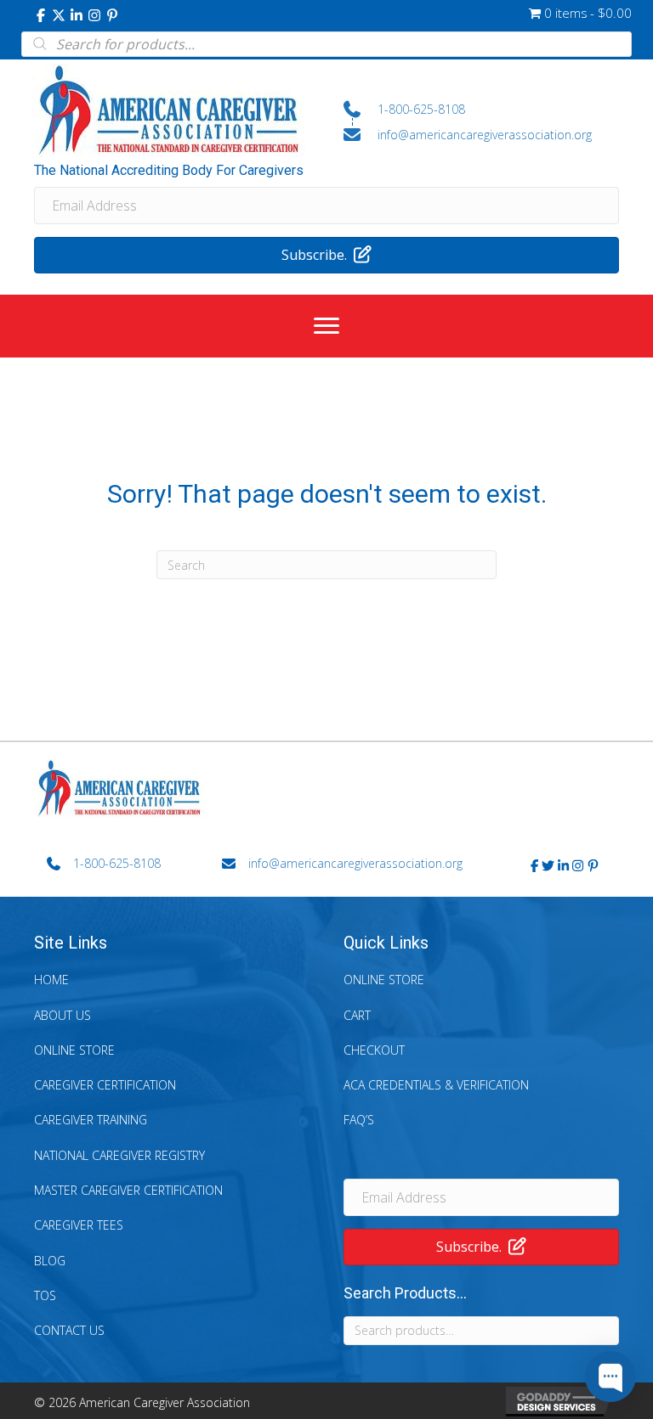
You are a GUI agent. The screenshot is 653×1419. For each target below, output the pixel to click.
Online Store (74, 1050)
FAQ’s (359, 1120)
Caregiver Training (90, 1120)
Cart (357, 1015)
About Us (62, 1015)
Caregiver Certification (105, 1085)
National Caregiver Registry (119, 1155)
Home (51, 979)
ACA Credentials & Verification (436, 1085)
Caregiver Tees (78, 1225)
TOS (45, 1295)
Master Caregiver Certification (128, 1190)
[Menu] (326, 326)
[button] (41, 15)
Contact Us (69, 1330)
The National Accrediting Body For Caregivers (169, 170)
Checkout (374, 1050)
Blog (49, 1261)
